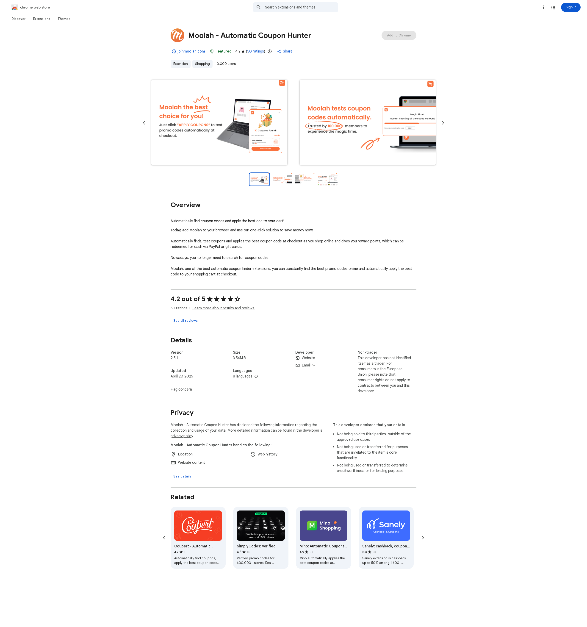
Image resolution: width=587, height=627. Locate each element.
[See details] (182, 476)
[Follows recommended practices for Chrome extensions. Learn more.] (211, 51)
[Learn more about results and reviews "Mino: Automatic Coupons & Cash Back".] (311, 552)
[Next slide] (443, 122)
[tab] (18, 19)
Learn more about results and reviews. (223, 308)
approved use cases (353, 439)
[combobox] (301, 7)
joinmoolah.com (191, 51)
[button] (553, 7)
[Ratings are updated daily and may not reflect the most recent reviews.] (269, 51)
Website (308, 358)
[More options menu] (543, 7)
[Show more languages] (256, 376)
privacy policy (182, 436)
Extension (180, 64)
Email (306, 365)
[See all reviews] (185, 320)
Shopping (202, 64)
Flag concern (181, 389)
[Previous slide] (144, 122)
